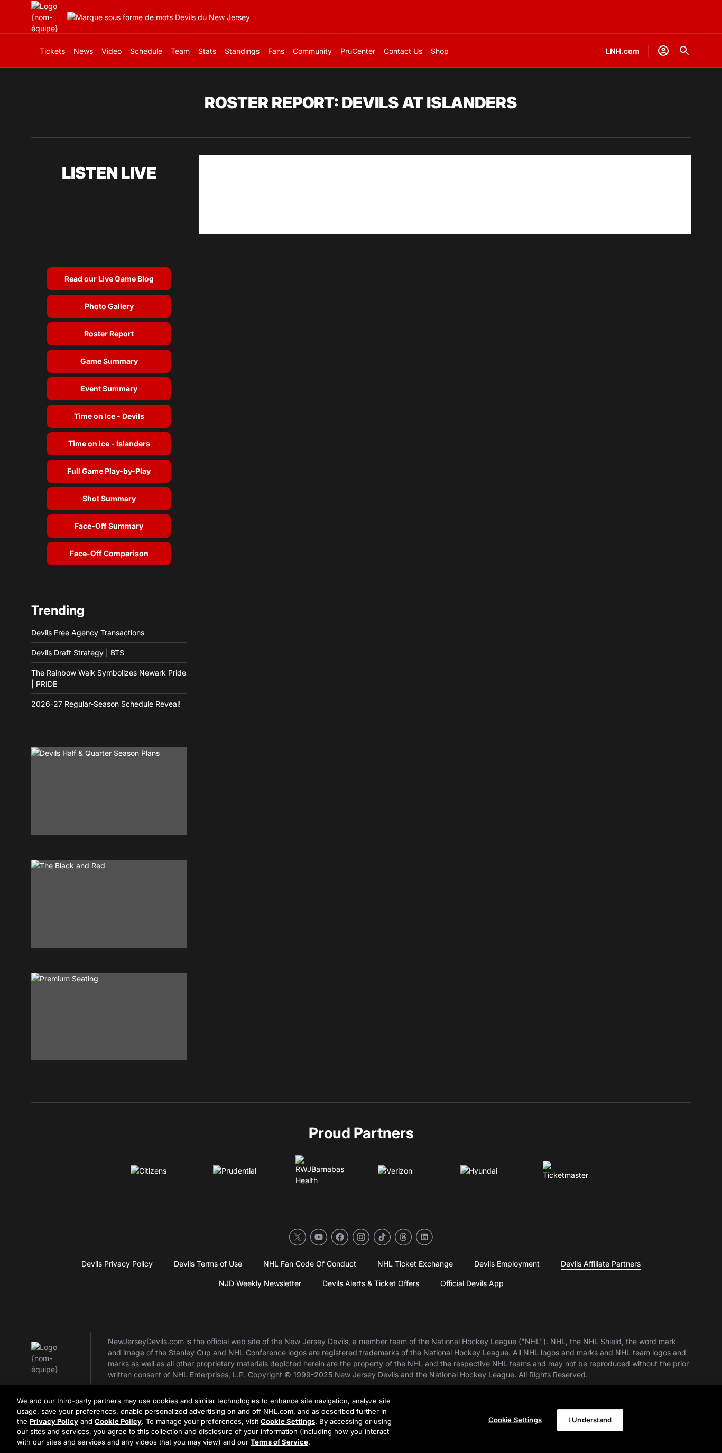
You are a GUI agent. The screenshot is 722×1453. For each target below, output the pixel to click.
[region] (361, 1419)
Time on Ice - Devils (109, 415)
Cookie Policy (118, 1421)
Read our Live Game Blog (109, 278)
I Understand (590, 1419)
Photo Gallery (109, 306)
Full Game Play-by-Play (109, 470)
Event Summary (108, 388)
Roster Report (109, 333)
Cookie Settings (288, 1421)
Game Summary (109, 361)
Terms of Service (279, 1442)
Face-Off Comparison (109, 553)
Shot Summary (109, 498)
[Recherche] (684, 50)
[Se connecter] (663, 50)
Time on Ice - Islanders (109, 443)
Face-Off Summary (109, 525)
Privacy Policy (54, 1421)
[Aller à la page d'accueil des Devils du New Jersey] (47, 17)
